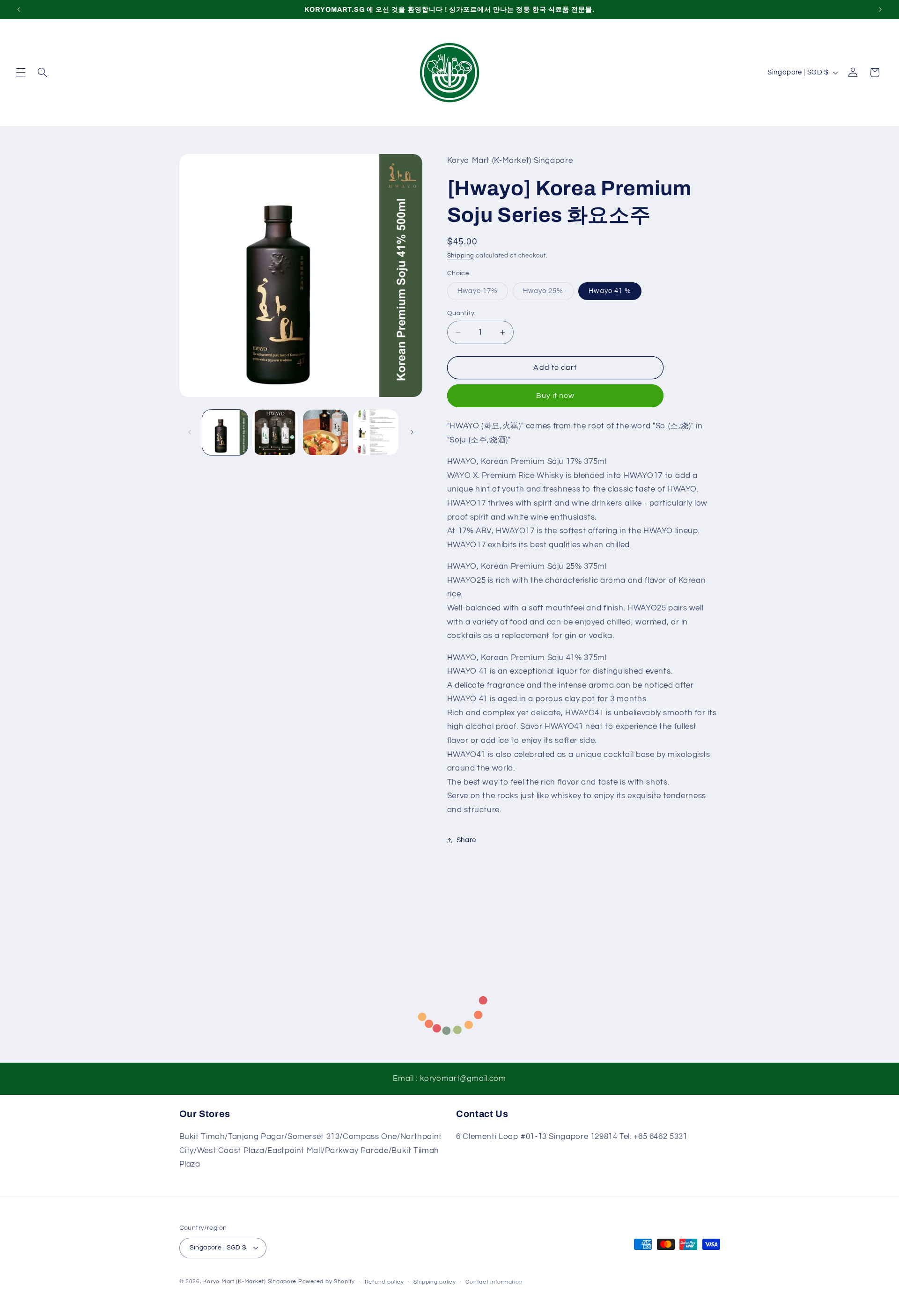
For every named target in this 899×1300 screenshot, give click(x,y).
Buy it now (555, 395)
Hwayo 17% (482, 293)
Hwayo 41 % (610, 290)
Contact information (494, 1282)
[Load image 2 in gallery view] (275, 432)
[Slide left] (189, 432)
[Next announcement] (880, 9)
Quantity (460, 313)
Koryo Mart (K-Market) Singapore (249, 1281)
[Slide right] (412, 432)
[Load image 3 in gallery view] (325, 432)
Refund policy (384, 1282)
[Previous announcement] (18, 9)
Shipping (460, 256)
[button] (20, 72)
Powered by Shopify (326, 1281)
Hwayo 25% (548, 293)
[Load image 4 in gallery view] (375, 432)
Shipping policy (434, 1282)
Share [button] (466, 840)
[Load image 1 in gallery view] (225, 432)
